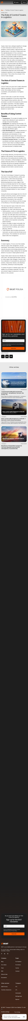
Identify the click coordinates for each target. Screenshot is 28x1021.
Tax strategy (17, 1012)
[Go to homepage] (2, 2)
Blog (2, 10)
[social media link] (1, 953)
